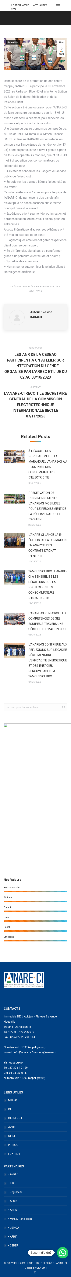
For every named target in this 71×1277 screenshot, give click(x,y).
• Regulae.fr (15, 1192)
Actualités (12, 42)
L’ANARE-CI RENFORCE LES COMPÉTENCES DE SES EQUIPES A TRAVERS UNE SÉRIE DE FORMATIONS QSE (47, 621)
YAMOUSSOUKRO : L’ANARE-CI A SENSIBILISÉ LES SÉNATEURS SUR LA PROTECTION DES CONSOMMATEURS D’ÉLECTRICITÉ (47, 584)
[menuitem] (20, 5)
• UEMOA (13, 1227)
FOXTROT (14, 1153)
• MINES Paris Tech (20, 1219)
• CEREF (13, 1245)
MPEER (12, 1100)
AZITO (12, 1127)
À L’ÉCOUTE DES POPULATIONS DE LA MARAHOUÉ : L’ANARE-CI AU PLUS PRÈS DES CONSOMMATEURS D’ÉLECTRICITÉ (47, 464)
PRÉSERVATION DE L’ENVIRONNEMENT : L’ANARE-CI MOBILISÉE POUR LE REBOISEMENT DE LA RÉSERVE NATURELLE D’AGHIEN (47, 506)
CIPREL (12, 1136)
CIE (10, 1109)
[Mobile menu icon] (58, 5)
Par (47, 286)
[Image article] (14, 456)
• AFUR (12, 1201)
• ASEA (12, 1210)
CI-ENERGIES (16, 1118)
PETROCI (13, 1145)
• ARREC (13, 1174)
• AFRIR (12, 1236)
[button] (62, 1252)
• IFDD (12, 1183)
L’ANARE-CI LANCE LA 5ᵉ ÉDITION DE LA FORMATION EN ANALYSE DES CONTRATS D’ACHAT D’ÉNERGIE (47, 545)
